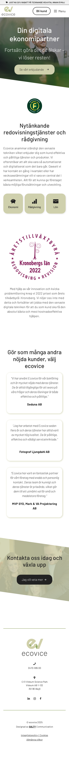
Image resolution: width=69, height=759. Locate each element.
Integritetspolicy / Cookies (34, 735)
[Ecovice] (8, 11)
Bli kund (41, 11)
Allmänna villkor (34, 739)
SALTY (32, 726)
